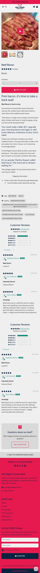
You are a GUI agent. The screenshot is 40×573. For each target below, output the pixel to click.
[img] (8, 255)
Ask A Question (20, 444)
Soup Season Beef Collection (12, 218)
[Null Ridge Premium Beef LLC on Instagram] (20, 465)
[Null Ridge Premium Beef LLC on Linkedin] (25, 465)
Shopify (36, 566)
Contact (4, 506)
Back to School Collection (11, 211)
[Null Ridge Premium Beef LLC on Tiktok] (22, 465)
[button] (6, 69)
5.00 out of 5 (24, 229)
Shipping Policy (6, 520)
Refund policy (6, 516)
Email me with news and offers (12, 550)
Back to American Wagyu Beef (20, 454)
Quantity (4, 79)
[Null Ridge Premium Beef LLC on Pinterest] (17, 465)
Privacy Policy (6, 510)
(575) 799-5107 (8, 491)
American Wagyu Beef (18, 201)
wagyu (21, 196)
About (3, 503)
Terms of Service (7, 513)
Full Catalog (29, 215)
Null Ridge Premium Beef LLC (19, 566)
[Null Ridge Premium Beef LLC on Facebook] (15, 465)
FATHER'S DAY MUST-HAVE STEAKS (12, 215)
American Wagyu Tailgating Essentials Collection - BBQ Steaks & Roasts (20, 206)
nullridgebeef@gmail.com (12, 487)
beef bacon (12, 196)
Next (37, 31)
